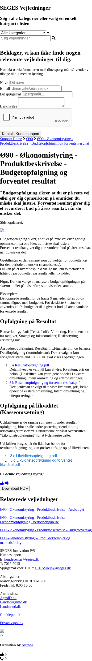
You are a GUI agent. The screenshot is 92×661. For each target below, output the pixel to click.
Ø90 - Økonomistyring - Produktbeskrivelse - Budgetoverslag (46, 530)
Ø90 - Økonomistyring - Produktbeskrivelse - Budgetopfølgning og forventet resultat (44, 141)
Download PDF (15, 488)
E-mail (5, 88)
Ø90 (29, 139)
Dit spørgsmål (10, 94)
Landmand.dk (10, 607)
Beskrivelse (8, 106)
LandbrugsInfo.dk (13, 602)
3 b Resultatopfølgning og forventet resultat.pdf (44, 383)
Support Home (11, 139)
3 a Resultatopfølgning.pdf (29, 365)
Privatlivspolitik (11, 623)
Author (27, 645)
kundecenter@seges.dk (21, 559)
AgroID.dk (8, 598)
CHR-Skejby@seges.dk (53, 568)
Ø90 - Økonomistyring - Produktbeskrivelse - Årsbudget (42, 509)
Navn (4, 83)
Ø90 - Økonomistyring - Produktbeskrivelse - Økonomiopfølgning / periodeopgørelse (33, 519)
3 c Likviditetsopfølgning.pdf (33, 456)
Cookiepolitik (10, 615)
